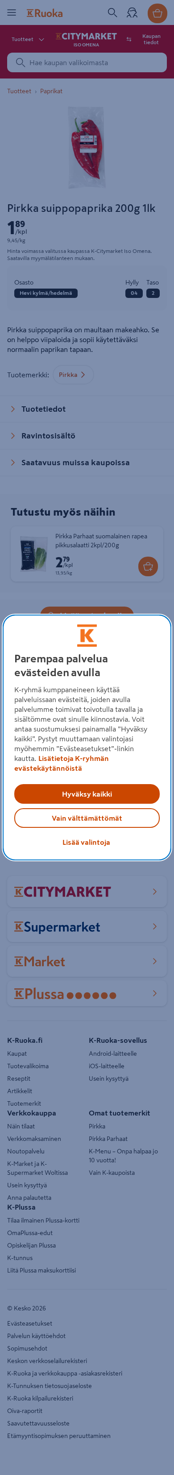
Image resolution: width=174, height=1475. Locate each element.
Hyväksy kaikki (87, 793)
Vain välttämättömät (87, 818)
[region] (87, 737)
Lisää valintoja (86, 842)
